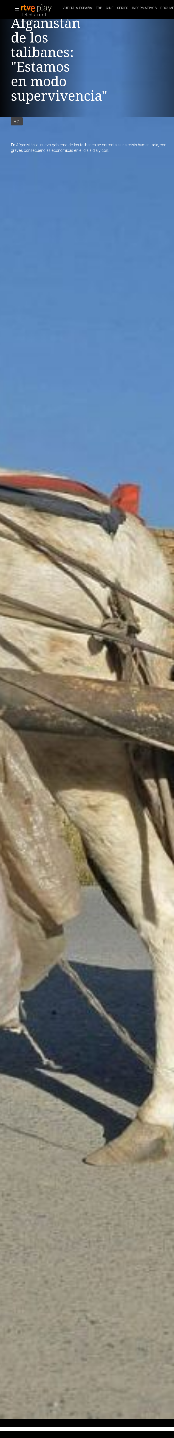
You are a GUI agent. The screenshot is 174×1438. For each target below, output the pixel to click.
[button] (16, 9)
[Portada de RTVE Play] (37, 8)
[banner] (41, 8)
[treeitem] (77, 8)
